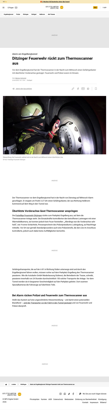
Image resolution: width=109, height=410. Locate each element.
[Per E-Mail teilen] (83, 89)
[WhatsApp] (65, 393)
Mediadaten (69, 399)
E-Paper (11, 8)
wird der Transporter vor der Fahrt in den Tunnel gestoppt (48, 303)
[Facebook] (73, 393)
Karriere (44, 399)
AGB (50, 399)
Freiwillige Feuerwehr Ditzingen (28, 215)
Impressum (94, 402)
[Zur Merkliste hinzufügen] (95, 89)
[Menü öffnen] (3, 7)
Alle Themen (51, 14)
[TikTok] (69, 393)
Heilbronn (42, 14)
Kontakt (85, 402)
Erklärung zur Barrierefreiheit (86, 399)
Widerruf (103, 402)
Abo (95, 7)
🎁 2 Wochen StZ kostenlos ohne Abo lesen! (55, 2)
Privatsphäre (34, 399)
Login (104, 7)
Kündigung (102, 399)
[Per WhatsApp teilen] (88, 89)
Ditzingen (25, 14)
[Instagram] (60, 393)
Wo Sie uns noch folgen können (94, 394)
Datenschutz (58, 399)
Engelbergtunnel (8, 14)
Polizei (18, 14)
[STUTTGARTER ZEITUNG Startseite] (54, 7)
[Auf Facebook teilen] (78, 89)
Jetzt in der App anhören (24, 89)
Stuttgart (33, 14)
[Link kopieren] (73, 89)
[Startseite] (6, 384)
